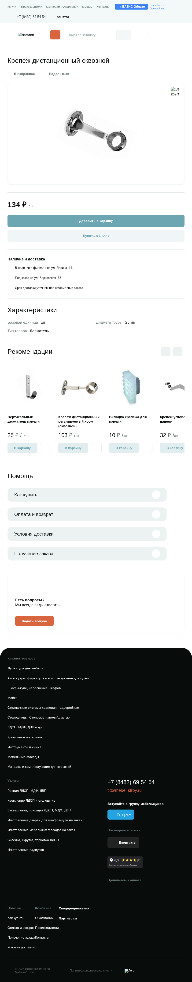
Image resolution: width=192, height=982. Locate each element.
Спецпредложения (74, 908)
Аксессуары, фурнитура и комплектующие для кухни (48, 678)
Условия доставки (34, 534)
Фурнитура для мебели (25, 668)
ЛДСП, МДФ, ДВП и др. (25, 727)
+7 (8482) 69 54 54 (31, 17)
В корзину (22, 448)
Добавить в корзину (96, 221)
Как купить (25, 494)
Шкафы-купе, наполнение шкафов (34, 688)
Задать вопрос (34, 621)
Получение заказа (33, 553)
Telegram (124, 815)
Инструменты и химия (24, 747)
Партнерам (52, 6)
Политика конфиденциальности (91, 970)
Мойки (12, 698)
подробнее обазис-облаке (157, 6)
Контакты (103, 6)
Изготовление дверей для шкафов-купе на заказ (44, 820)
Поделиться (59, 74)
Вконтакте (127, 842)
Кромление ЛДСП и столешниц (31, 800)
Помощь (86, 6)
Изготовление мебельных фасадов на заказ (41, 830)
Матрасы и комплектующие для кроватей (39, 766)
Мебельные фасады (23, 757)
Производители (31, 6)
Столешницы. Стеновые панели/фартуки (38, 717)
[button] (177, 351)
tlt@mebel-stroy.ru (124, 790)
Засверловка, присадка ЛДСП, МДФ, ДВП (39, 810)
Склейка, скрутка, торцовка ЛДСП (33, 840)
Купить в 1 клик (96, 236)
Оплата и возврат (33, 514)
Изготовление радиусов (25, 850)
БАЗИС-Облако (133, 6)
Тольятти (62, 17)
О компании (70, 6)
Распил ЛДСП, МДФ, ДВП (26, 791)
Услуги (11, 6)
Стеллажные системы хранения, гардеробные (43, 707)
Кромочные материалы (25, 737)
